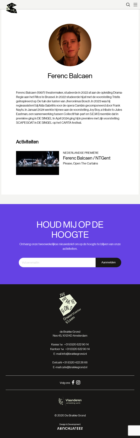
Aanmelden (108, 262)
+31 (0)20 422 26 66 (75, 362)
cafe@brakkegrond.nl (74, 367)
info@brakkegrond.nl (74, 353)
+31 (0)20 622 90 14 (76, 344)
